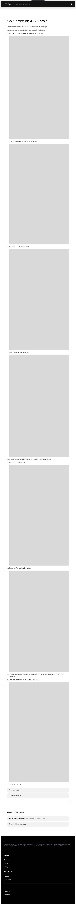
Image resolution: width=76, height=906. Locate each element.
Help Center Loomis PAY (22, 4)
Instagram (7, 894)
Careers (6, 876)
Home (6, 863)
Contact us (7, 860)
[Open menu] (71, 4)
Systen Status (8, 880)
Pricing (6, 867)
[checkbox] (38, 790)
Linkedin (6, 887)
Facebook (7, 891)
